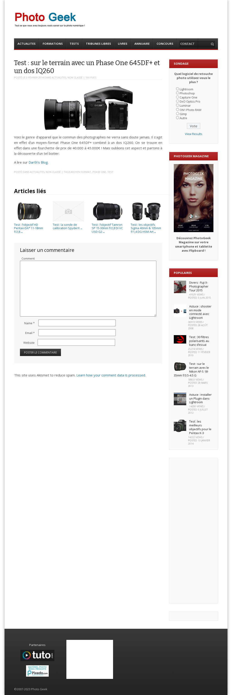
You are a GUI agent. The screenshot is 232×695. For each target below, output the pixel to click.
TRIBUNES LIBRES (98, 44)
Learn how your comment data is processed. (111, 375)
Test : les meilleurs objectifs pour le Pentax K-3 (200, 427)
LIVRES (122, 44)
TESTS (74, 44)
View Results (193, 134)
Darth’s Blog (38, 162)
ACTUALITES (26, 44)
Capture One (188, 97)
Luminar (185, 105)
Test (110, 172)
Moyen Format (81, 172)
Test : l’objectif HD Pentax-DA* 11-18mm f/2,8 (28, 228)
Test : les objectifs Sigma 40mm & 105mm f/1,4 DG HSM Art (146, 228)
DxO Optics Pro (190, 101)
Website (29, 343)
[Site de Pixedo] (37, 675)
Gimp (183, 114)
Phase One (99, 172)
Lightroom (186, 89)
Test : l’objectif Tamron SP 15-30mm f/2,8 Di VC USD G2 (107, 228)
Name (29, 323)
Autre (183, 118)
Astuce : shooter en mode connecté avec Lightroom (200, 312)
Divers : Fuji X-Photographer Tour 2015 (198, 286)
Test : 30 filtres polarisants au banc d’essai (199, 341)
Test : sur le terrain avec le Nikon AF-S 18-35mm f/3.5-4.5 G (191, 369)
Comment (28, 258)
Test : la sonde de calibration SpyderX (68, 226)
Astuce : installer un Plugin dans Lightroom (200, 398)
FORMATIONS (53, 44)
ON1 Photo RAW (190, 110)
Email (30, 333)
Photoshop (187, 93)
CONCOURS (165, 44)
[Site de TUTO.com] (37, 660)
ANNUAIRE (142, 44)
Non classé (75, 77)
